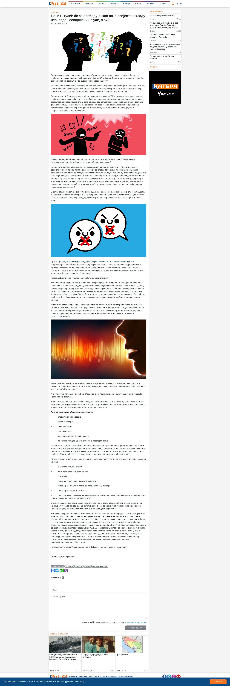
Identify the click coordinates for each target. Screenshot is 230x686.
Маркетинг (83, 677)
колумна (69, 566)
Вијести (89, 4)
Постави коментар (136, 628)
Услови (114, 677)
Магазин (150, 4)
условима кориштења (135, 622)
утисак (87, 566)
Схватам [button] (218, 682)
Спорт (138, 4)
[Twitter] (169, 677)
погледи (78, 566)
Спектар (163, 4)
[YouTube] (178, 677)
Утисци (126, 4)
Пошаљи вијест (95, 677)
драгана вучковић (99, 566)
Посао (101, 4)
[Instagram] (174, 677)
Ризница (114, 4)
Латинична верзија (126, 677)
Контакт (106, 677)
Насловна (75, 4)
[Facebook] (164, 677)
